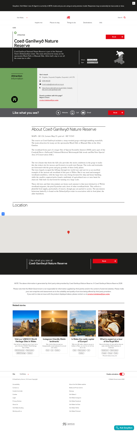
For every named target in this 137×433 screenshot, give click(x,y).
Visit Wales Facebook (75, 401)
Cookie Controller (18, 391)
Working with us (17, 411)
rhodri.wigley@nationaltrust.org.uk (53, 84)
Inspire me (38, 23)
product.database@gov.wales (49, 100)
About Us (15, 404)
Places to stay (55, 23)
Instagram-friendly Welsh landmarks (54, 340)
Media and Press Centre (76, 387)
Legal (14, 397)
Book (114, 37)
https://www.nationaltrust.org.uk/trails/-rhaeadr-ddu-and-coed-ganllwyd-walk (57, 88)
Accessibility (16, 384)
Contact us (16, 387)
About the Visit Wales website (77, 384)
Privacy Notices (17, 401)
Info (100, 23)
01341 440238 (46, 81)
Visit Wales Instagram (75, 397)
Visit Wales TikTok (74, 408)
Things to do (71, 23)
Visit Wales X (72, 394)
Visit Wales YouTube (74, 404)
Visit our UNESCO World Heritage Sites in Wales (26, 340)
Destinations (87, 23)
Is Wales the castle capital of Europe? (82, 340)
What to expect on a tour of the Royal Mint (111, 340)
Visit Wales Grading (18, 408)
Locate (3, 213)
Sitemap (71, 391)
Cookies (15, 394)
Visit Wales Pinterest (75, 411)
